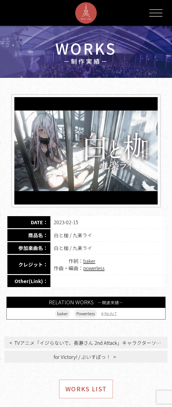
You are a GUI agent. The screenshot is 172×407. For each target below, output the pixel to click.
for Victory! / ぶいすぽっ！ (82, 356)
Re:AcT (110, 313)
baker (89, 260)
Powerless (85, 313)
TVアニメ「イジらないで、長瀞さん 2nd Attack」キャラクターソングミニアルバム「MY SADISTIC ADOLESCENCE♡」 (91, 342)
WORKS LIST (86, 388)
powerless (94, 267)
